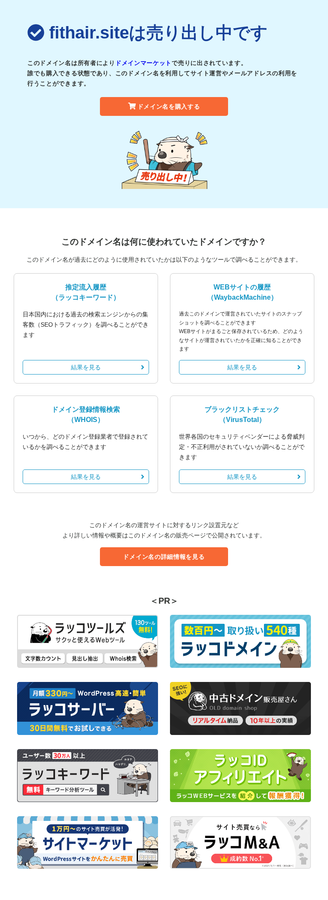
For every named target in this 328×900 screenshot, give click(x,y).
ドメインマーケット (143, 62)
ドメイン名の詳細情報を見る (164, 556)
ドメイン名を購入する (169, 106)
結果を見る (86, 367)
